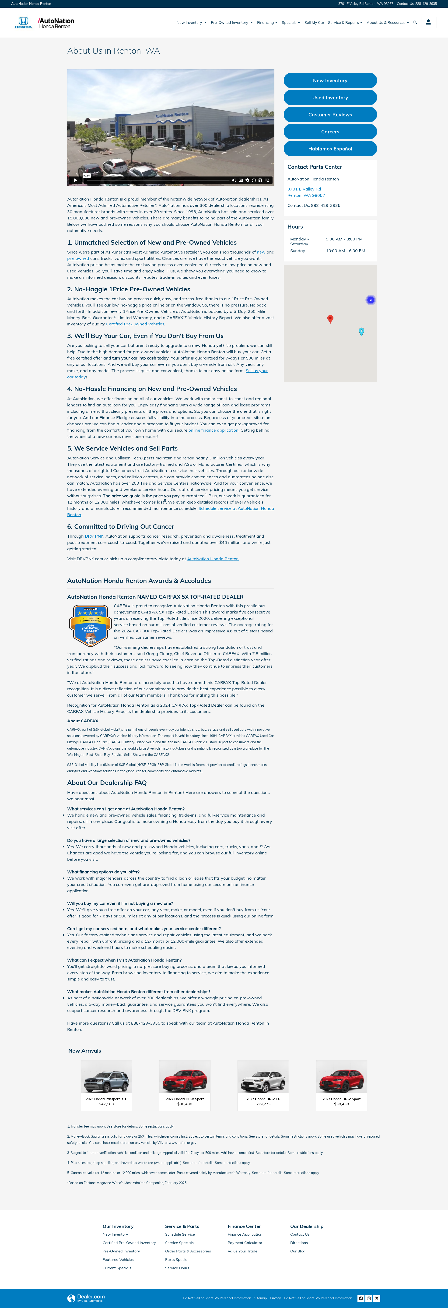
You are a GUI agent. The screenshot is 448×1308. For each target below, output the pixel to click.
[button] (371, 300)
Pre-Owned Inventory (230, 22)
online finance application (213, 430)
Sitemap (260, 1298)
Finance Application (245, 1234)
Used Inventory (330, 97)
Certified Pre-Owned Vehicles (135, 324)
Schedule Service (180, 1234)
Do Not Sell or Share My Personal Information (217, 1298)
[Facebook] (360, 1298)
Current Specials (117, 1268)
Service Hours (177, 1268)
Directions (299, 1242)
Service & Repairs (343, 22)
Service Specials (179, 1242)
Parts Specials (177, 1259)
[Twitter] (376, 1298)
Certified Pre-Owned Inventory (129, 1242)
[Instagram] (368, 1298)
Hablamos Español (330, 149)
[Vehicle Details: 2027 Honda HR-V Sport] (184, 1079)
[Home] (23, 22)
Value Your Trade (242, 1251)
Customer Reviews (330, 114)
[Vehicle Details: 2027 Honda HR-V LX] (263, 1079)
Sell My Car (314, 22)
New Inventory (190, 22)
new (261, 252)
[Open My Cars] (427, 22)
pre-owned (78, 258)
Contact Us (300, 1234)
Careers (330, 131)
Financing (265, 22)
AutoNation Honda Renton (213, 558)
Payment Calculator (245, 1242)
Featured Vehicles (118, 1259)
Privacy (275, 1298)
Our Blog (297, 1251)
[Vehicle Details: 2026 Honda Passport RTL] (106, 1079)
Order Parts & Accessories (188, 1251)
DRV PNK (94, 536)
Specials (289, 22)
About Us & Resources (386, 22)
